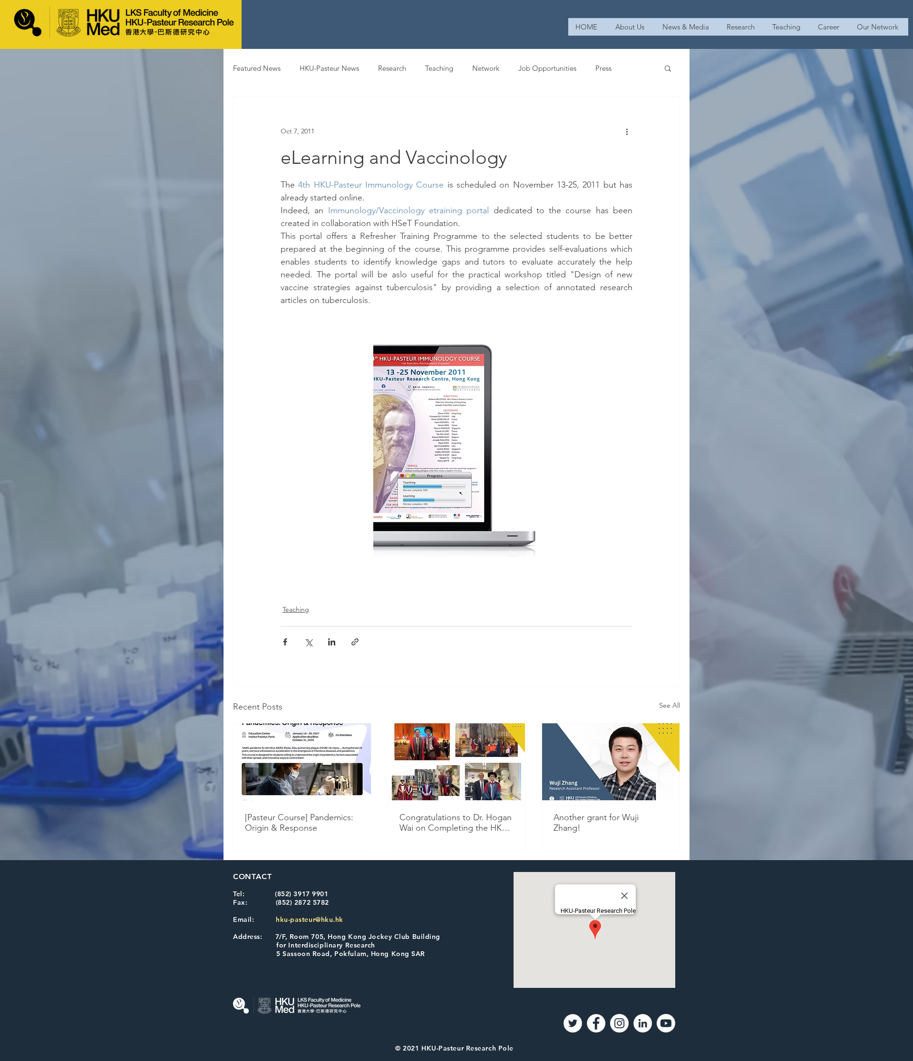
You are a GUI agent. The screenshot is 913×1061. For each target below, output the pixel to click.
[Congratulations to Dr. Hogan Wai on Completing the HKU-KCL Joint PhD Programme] (456, 761)
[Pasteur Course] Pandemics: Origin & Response (299, 822)
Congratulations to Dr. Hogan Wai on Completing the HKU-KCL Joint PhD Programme (455, 822)
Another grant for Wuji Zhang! (596, 822)
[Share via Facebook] (285, 641)
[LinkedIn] (642, 1023)
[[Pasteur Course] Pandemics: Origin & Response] (302, 761)
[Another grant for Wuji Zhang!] (611, 761)
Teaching (439, 68)
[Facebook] (596, 1023)
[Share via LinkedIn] (331, 641)
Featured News (257, 68)
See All (669, 705)
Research (392, 68)
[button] (667, 68)
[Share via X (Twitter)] (308, 641)
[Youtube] (666, 1023)
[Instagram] (619, 1023)
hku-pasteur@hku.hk (309, 919)
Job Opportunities (547, 68)
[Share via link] (354, 641)
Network (485, 68)
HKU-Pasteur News (329, 68)
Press (603, 68)
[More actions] (626, 131)
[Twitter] (572, 1023)
